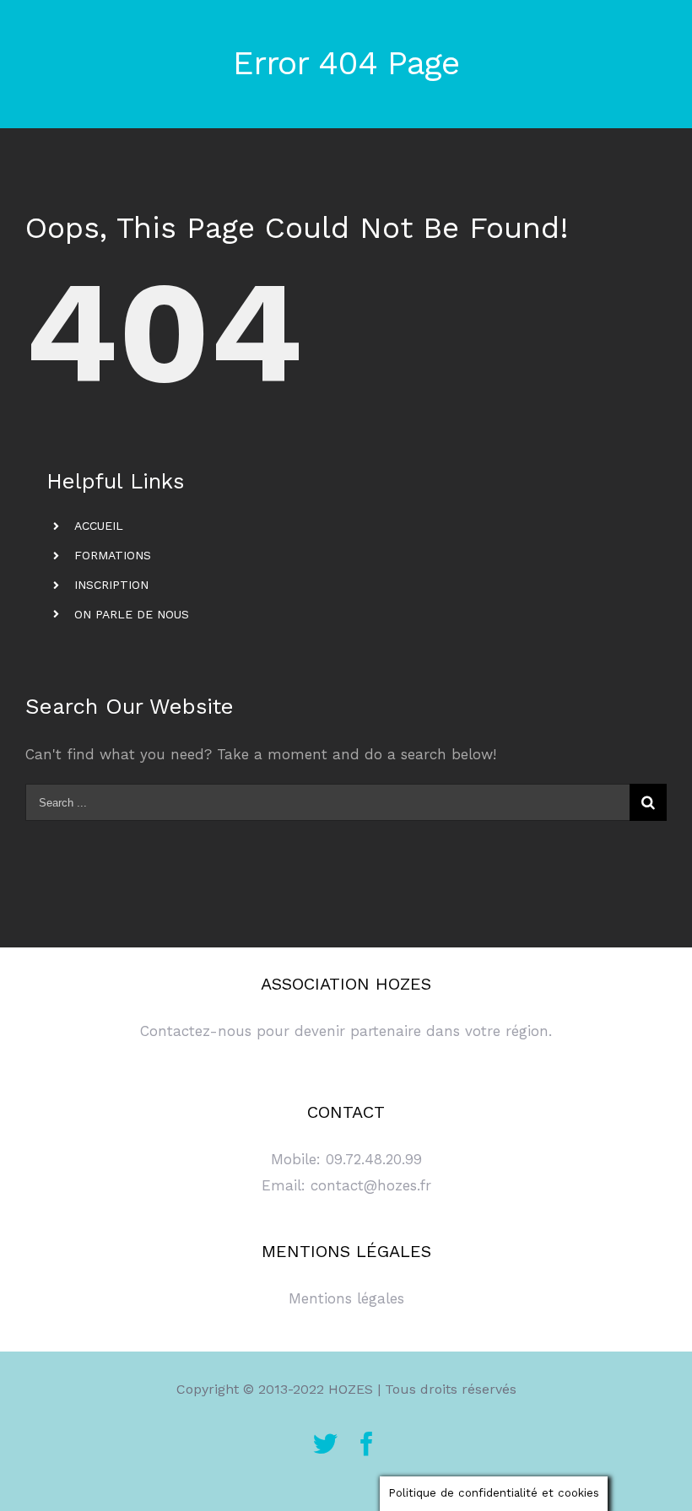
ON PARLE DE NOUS (131, 614)
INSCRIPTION (111, 584)
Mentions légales (346, 1298)
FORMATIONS (112, 555)
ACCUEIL (98, 525)
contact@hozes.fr (371, 1185)
